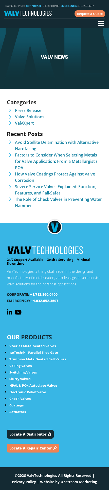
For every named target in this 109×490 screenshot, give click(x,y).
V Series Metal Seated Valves (32, 346)
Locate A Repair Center (31, 448)
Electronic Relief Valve (27, 392)
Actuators (17, 411)
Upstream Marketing (79, 481)
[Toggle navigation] (101, 24)
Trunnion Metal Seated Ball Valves (37, 359)
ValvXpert (24, 123)
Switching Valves (23, 372)
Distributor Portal (15, 6)
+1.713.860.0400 (44, 294)
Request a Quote (90, 13)
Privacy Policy (24, 481)
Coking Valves (20, 365)
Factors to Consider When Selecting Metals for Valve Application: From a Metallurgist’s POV (56, 161)
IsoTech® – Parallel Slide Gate (33, 352)
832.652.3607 (77, 6)
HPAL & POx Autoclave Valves (33, 385)
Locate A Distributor (28, 434)
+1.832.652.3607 (44, 300)
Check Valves (20, 398)
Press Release (28, 110)
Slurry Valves (19, 379)
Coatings (16, 405)
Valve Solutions (29, 117)
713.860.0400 (42, 6)
